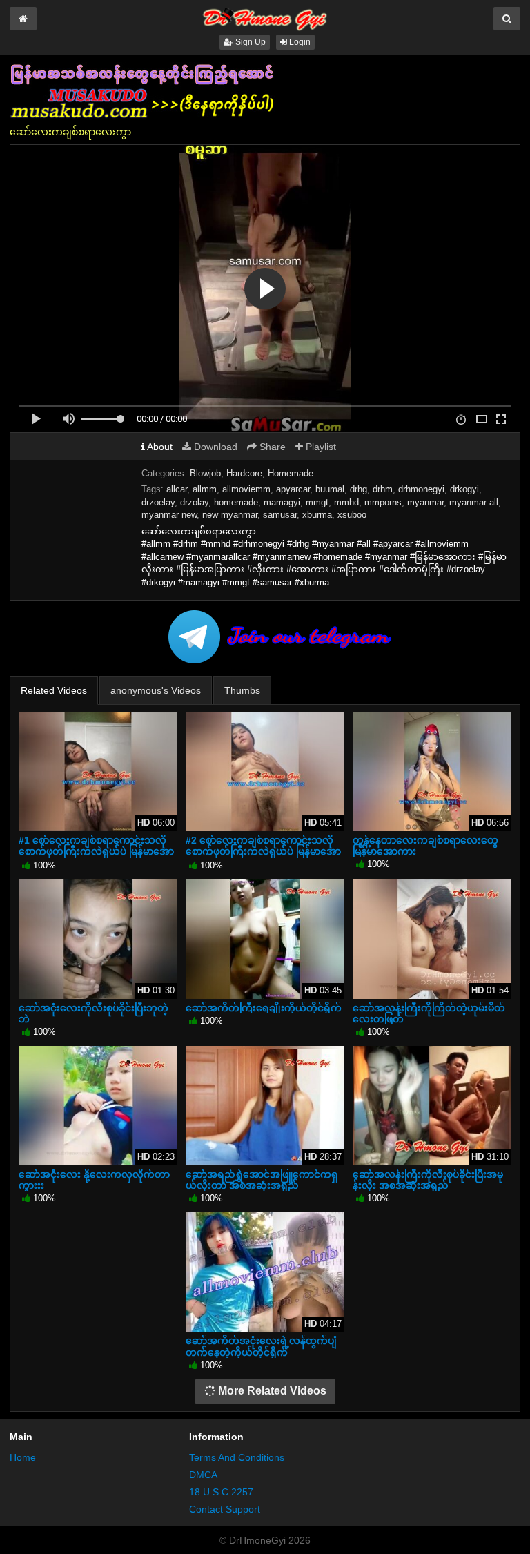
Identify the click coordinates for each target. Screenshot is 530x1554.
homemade (236, 502)
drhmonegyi (421, 489)
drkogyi (464, 489)
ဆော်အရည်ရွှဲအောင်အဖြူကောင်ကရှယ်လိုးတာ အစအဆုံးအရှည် (262, 1180)
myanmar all (473, 502)
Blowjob (205, 473)
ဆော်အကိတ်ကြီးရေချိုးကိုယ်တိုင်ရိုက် (264, 1007)
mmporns (383, 502)
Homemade (290, 473)
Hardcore (244, 473)
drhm (383, 489)
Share (271, 446)
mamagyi (282, 502)
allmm (205, 489)
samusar (280, 514)
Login (299, 42)
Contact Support (224, 1509)
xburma (317, 514)
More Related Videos (270, 1391)
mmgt (317, 502)
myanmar (425, 502)
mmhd (346, 502)
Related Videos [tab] (54, 690)
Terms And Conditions (236, 1457)
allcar (176, 489)
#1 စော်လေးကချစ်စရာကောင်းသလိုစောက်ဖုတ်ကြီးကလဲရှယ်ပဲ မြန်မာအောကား (96, 851)
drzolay (194, 502)
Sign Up (249, 42)
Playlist (319, 446)
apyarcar (293, 489)
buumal (329, 489)
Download (214, 446)
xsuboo (351, 514)
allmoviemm (246, 489)
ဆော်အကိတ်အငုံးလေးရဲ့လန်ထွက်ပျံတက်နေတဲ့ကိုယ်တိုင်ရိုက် (261, 1346)
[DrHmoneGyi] (265, 16)
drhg (358, 489)
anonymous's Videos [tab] (155, 690)
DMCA (203, 1474)
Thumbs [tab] (242, 690)
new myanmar (229, 514)
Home (23, 1457)
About (159, 446)
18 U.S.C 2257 (221, 1491)
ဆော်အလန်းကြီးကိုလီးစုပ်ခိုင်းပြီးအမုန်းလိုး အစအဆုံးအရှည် (428, 1180)
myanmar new (169, 514)
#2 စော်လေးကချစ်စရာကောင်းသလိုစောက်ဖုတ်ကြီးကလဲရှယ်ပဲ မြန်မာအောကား (263, 851)
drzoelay (158, 502)
